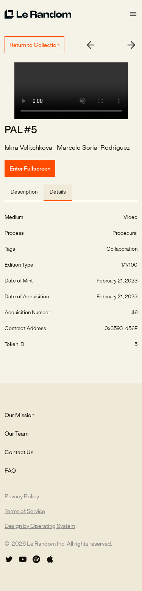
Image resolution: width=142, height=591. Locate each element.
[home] (67, 14)
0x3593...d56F (121, 328)
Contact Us (19, 452)
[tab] (24, 193)
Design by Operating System (40, 526)
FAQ (10, 471)
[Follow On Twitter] (9, 559)
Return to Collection (34, 45)
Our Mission (19, 415)
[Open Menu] (133, 14)
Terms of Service (25, 511)
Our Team (16, 434)
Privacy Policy (22, 496)
